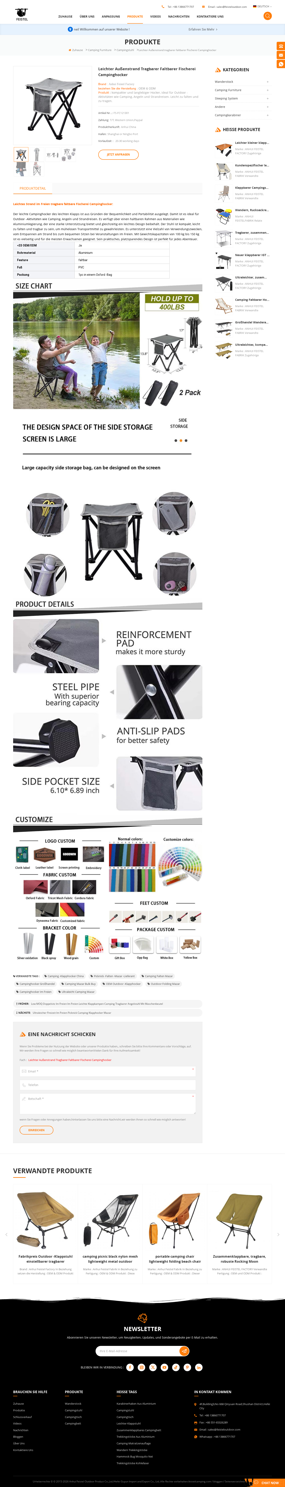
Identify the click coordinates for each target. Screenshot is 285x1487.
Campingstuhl (125, 50)
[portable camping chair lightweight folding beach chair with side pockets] (111, 1221)
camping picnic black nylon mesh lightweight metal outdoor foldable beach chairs (46, 1259)
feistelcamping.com (199, 1481)
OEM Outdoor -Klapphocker (123, 984)
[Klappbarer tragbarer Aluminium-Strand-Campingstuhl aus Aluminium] (241, 1221)
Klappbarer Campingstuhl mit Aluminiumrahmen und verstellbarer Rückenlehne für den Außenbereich (252, 188)
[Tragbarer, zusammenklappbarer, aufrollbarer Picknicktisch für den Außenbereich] (224, 239)
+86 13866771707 (183, 7)
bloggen (18, 1436)
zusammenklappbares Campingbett (139, 1430)
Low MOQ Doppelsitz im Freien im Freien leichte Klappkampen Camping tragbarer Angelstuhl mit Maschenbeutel (97, 1004)
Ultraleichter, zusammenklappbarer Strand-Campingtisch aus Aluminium (252, 277)
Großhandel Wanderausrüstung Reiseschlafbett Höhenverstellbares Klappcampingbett (252, 322)
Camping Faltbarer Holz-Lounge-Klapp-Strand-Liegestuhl (252, 300)
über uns (87, 16)
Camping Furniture (99, 50)
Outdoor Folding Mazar (165, 984)
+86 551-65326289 (217, 1422)
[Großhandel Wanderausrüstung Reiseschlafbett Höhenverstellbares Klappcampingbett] (224, 328)
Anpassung (111, 16)
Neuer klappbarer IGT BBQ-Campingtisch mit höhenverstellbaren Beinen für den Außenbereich (252, 255)
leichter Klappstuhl (129, 1423)
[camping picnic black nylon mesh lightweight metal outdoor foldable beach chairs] (47, 1221)
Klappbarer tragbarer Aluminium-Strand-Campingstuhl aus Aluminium (241, 1259)
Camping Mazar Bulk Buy (80, 984)
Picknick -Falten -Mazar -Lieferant (114, 976)
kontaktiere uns (210, 16)
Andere (220, 107)
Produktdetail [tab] (33, 188)
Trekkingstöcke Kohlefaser (133, 1463)
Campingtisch (73, 1417)
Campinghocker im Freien (36, 992)
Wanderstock (224, 82)
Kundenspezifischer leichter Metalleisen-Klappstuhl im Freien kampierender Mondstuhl (252, 165)
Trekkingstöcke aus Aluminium (136, 1436)
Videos (155, 16)
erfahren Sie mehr (201, 29)
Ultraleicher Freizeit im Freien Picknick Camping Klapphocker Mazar (72, 1013)
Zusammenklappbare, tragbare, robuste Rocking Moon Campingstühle (176, 1259)
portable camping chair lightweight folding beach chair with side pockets (111, 1259)
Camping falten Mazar (159, 976)
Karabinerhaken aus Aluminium (136, 1403)
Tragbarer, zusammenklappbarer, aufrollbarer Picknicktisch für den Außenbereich (252, 233)
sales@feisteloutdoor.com (232, 7)
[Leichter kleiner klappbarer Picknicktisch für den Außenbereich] (224, 149)
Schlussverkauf (22, 1417)
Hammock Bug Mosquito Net (135, 1456)
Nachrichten (178, 16)
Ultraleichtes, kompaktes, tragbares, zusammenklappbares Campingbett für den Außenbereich (252, 345)
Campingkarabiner (228, 115)
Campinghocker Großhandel (37, 984)
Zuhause (65, 16)
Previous (6, 1234)
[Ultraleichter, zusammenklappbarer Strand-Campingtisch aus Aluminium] (224, 283)
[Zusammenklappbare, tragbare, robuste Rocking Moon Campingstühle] (176, 1221)
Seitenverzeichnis (235, 1481)
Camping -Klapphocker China (66, 976)
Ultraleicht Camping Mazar (78, 992)
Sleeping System (226, 98)
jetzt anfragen (118, 154)
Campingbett (73, 1423)
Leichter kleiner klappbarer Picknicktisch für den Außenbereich (252, 143)
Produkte (135, 16)
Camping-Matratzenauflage (134, 1443)
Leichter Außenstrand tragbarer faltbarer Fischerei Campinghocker (69, 1060)
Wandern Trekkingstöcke (132, 1450)
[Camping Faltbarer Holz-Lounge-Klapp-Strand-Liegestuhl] (224, 306)
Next (278, 1234)
